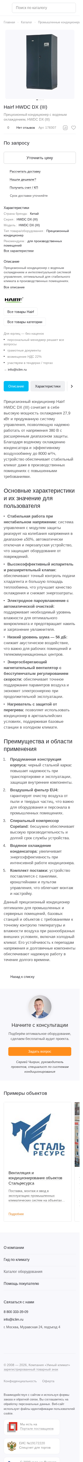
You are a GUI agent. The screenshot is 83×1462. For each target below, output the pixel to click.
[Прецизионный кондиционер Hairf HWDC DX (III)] (39, 64)
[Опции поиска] (60, 8)
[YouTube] (25, 1341)
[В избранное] (73, 127)
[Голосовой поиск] (70, 8)
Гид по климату (17, 1260)
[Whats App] (34, 1341)
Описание (16, 386)
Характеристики (47, 386)
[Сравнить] (65, 127)
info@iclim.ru (17, 369)
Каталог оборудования (23, 1272)
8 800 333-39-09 (16, 1312)
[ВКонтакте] (6, 1341)
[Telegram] (15, 1341)
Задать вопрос (39, 1051)
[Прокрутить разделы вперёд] (71, 386)
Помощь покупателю (21, 1284)
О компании (14, 1248)
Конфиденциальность (20, 1381)
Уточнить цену (40, 158)
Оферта (48, 1381)
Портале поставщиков (36, 1428)
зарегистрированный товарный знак (31, 1369)
